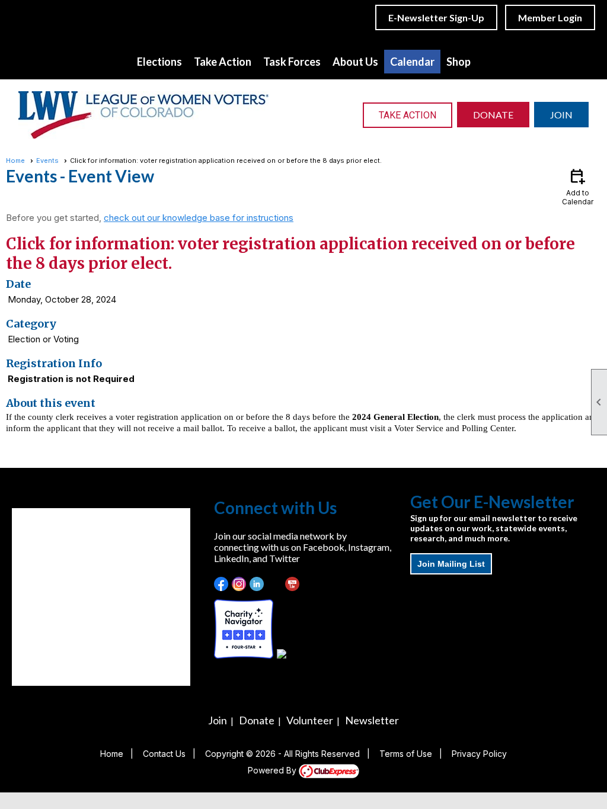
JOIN (561, 114)
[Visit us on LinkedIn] (257, 584)
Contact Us (164, 754)
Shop (458, 61)
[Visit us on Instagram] (239, 584)
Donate (256, 720)
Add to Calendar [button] (577, 186)
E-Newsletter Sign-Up (436, 17)
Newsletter (372, 720)
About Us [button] (355, 61)
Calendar (412, 61)
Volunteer (309, 720)
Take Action (407, 115)
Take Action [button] (222, 61)
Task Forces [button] (292, 61)
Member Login (550, 17)
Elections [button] (159, 61)
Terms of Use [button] (405, 754)
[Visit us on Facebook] (221, 584)
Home (15, 160)
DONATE (493, 114)
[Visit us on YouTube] (292, 584)
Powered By (273, 770)
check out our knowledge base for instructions (198, 217)
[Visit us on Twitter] (274, 584)
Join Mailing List (451, 564)
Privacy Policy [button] (479, 754)
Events (47, 160)
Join (217, 720)
